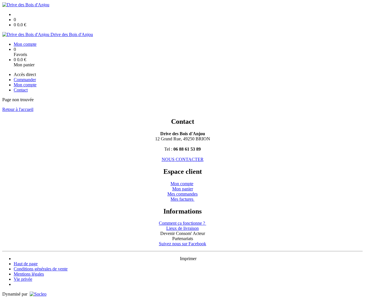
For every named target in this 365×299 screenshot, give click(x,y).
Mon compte (182, 183)
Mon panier (182, 188)
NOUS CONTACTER (183, 159)
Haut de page (26, 263)
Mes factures (182, 199)
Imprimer (188, 258)
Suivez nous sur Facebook (182, 243)
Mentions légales (29, 274)
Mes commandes (182, 194)
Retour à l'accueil (17, 109)
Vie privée (23, 279)
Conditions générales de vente (41, 268)
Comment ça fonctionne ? (182, 223)
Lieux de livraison (182, 228)
